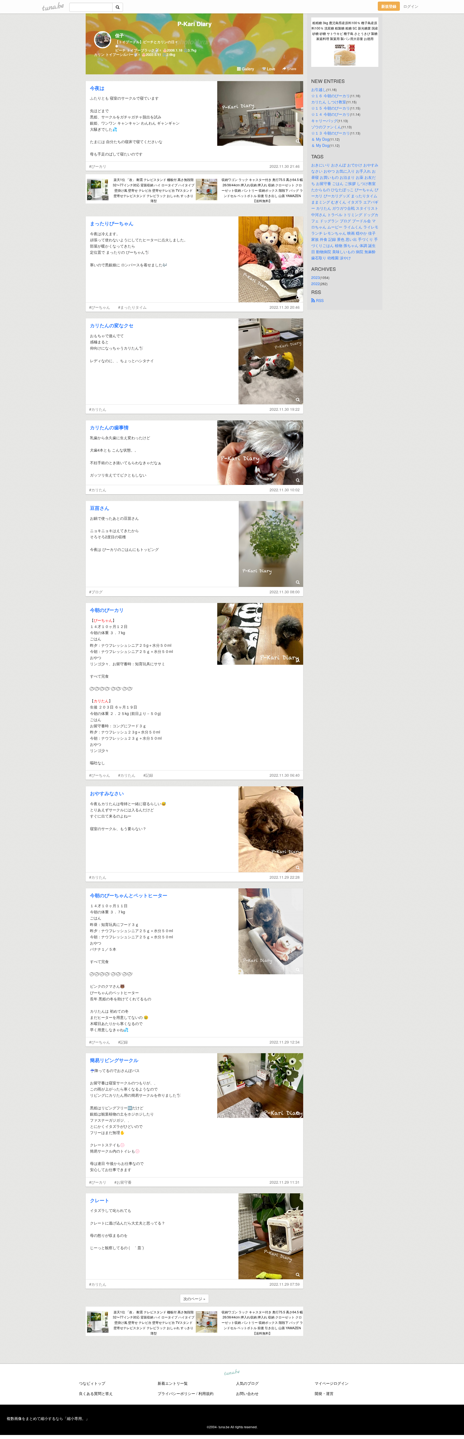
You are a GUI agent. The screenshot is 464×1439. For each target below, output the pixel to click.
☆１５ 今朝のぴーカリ (330, 108)
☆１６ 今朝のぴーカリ (330, 95)
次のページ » (194, 1298)
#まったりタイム (132, 307)
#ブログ (96, 591)
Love (270, 68)
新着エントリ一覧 (173, 1383)
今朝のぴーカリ (107, 609)
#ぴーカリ (97, 166)
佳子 (119, 35)
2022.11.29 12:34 (285, 1042)
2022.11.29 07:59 (285, 1284)
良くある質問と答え (96, 1393)
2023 (315, 277)
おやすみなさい (107, 793)
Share (291, 68)
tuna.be (231, 1372)
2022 (315, 283)
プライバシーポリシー (176, 1393)
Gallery (247, 68)
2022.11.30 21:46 (285, 166)
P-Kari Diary (194, 23)
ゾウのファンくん (326, 126)
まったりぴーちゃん (111, 223)
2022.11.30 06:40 (285, 775)
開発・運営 (324, 1393)
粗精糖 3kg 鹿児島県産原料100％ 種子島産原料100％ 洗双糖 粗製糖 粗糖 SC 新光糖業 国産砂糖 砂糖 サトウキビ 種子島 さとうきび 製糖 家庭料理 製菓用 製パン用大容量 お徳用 (344, 30)
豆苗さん (99, 507)
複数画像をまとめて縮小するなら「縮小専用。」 (48, 1418)
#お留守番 (123, 1182)
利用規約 (205, 1393)
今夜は (97, 88)
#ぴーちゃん (99, 307)
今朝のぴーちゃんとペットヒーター (128, 895)
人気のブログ (247, 1383)
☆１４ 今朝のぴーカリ (330, 114)
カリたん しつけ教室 (328, 101)
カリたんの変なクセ (111, 325)
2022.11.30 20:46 (285, 307)
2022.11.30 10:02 (285, 489)
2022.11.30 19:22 (285, 409)
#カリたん (97, 409)
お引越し (318, 89)
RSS (319, 300)
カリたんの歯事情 (109, 427)
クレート (99, 1200)
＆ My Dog (320, 139)
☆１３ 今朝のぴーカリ (330, 133)
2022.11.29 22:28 (285, 877)
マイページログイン (332, 1383)
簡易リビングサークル (114, 1060)
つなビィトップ (92, 1383)
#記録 (148, 775)
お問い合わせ (247, 1393)
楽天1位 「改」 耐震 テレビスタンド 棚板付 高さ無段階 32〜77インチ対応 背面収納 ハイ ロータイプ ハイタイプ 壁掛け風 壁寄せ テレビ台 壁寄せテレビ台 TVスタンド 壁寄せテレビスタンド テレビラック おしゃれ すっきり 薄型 (153, 190)
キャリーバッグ (324, 120)
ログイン (410, 6)
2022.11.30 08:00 (285, 591)
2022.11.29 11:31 (285, 1182)
